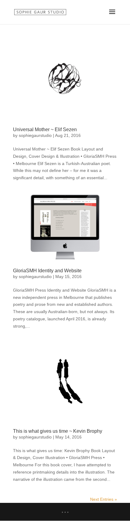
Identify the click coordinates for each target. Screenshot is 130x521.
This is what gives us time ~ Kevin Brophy (57, 431)
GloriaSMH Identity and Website (47, 270)
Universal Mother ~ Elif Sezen (45, 129)
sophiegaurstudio (35, 135)
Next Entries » (103, 499)
